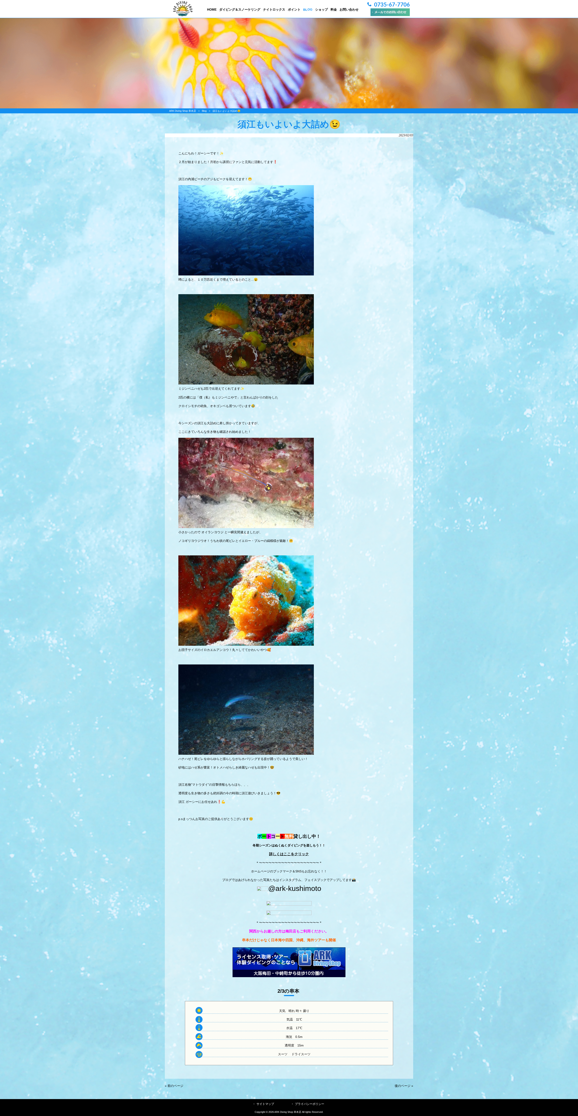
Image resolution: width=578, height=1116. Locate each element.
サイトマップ (265, 1104)
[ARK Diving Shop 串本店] (183, 15)
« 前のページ (174, 1086)
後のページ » (404, 1086)
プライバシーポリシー (309, 1104)
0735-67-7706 (392, 5)
